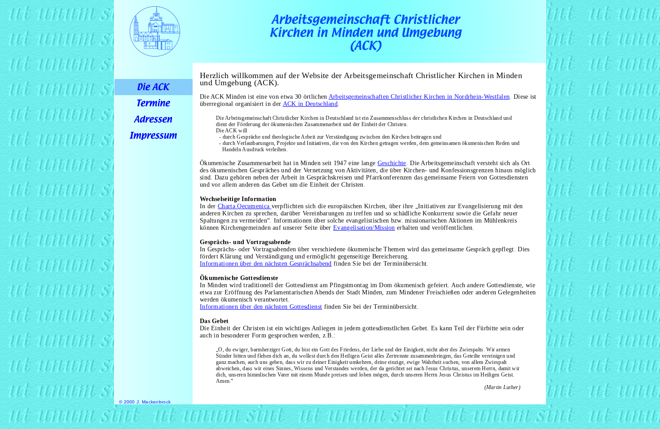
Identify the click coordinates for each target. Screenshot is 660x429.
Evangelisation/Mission (364, 227)
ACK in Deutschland (310, 104)
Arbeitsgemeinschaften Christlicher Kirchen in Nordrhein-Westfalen (419, 96)
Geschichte (392, 163)
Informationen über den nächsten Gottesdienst (261, 306)
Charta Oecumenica (244, 206)
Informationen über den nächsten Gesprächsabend (266, 263)
